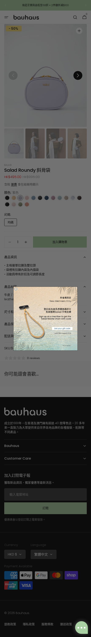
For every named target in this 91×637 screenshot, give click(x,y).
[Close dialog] (15, 289)
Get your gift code (62, 328)
